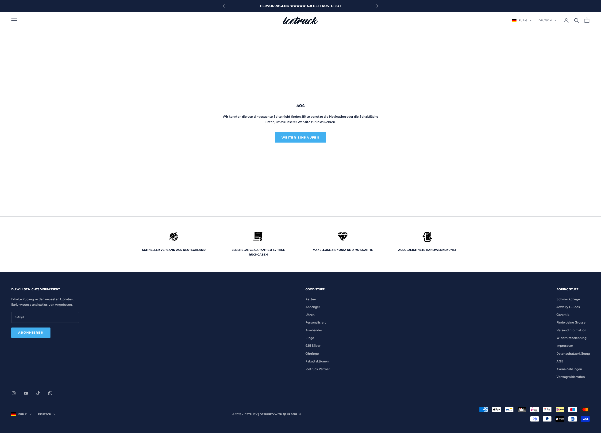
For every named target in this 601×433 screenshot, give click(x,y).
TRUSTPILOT (330, 6)
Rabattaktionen (317, 361)
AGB (559, 361)
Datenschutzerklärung (573, 354)
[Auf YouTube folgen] (25, 393)
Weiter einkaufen (300, 137)
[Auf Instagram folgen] (13, 393)
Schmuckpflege (568, 299)
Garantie (563, 315)
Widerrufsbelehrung (571, 338)
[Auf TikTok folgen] (38, 393)
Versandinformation (571, 330)
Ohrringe (312, 354)
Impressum (564, 346)
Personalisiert (315, 322)
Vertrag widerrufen (570, 377)
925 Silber (312, 346)
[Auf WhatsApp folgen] (50, 393)
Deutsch (545, 20)
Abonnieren (31, 332)
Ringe (309, 338)
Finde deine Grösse (571, 322)
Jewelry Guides (568, 307)
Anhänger (312, 307)
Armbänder (313, 330)
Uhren (310, 315)
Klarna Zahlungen (569, 369)
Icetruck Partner (317, 369)
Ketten (310, 299)
